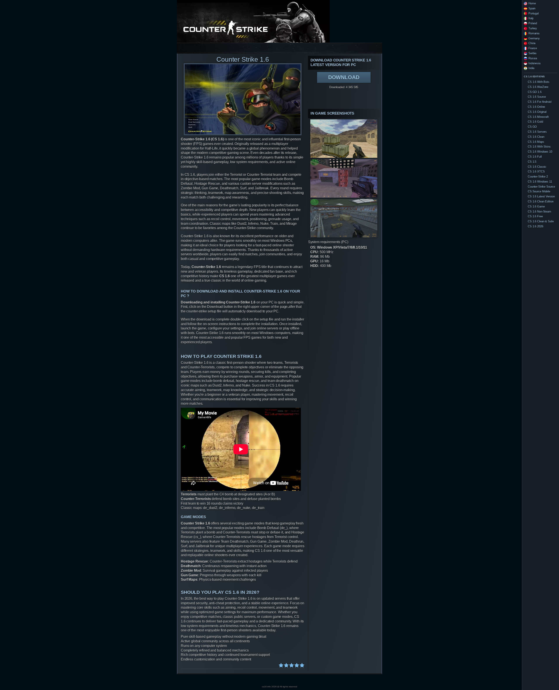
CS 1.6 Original (537, 111)
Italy (531, 18)
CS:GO (532, 126)
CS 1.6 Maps (536, 141)
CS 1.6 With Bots (538, 82)
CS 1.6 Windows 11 (540, 181)
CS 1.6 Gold (535, 121)
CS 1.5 (532, 161)
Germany (534, 38)
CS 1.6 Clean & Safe (541, 221)
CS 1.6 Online (536, 106)
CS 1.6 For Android (539, 101)
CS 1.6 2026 (535, 226)
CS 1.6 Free (535, 216)
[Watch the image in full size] (243, 99)
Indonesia (534, 63)
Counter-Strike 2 (538, 176)
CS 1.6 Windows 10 (540, 151)
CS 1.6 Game (536, 206)
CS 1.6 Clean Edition (541, 201)
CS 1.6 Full (535, 156)
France (532, 48)
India (531, 68)
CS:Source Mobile (539, 191)
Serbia (532, 53)
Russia (532, 58)
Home (532, 3)
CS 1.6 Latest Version (541, 196)
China (531, 43)
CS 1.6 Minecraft (538, 116)
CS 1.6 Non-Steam (539, 211)
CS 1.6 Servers (537, 131)
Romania (533, 33)
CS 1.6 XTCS (536, 171)
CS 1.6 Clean (536, 136)
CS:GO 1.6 (535, 92)
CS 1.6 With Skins (539, 146)
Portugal (533, 13)
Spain (531, 8)
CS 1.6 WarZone (538, 87)
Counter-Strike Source (541, 186)
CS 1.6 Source (537, 96)
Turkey (532, 28)
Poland (532, 23)
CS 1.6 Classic (537, 166)
